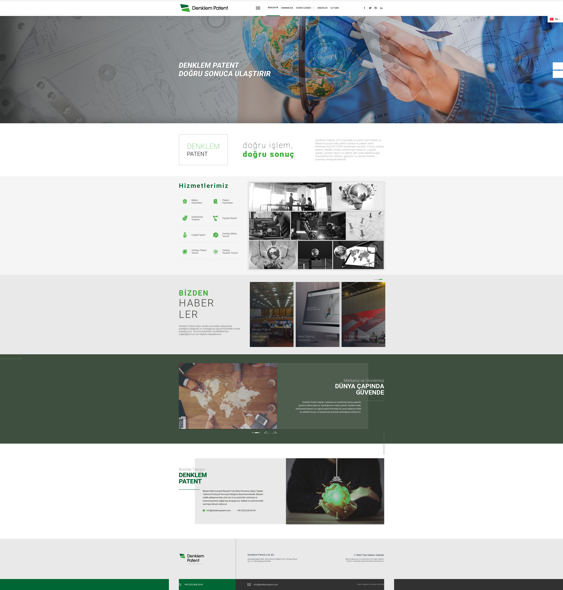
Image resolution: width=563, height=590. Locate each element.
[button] (558, 74)
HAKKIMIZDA (287, 8)
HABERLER (322, 8)
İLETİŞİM (334, 8)
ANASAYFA (273, 7)
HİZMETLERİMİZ (303, 8)
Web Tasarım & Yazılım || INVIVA (370, 584)
